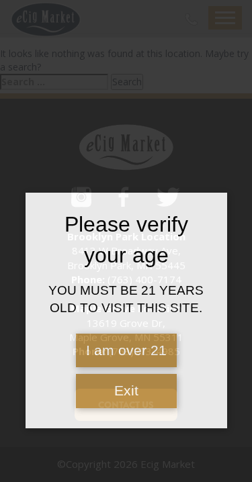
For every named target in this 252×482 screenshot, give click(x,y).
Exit (126, 391)
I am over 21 (126, 350)
